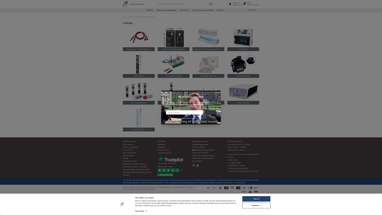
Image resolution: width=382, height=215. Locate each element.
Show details (139, 211)
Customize (255, 205)
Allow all (256, 199)
